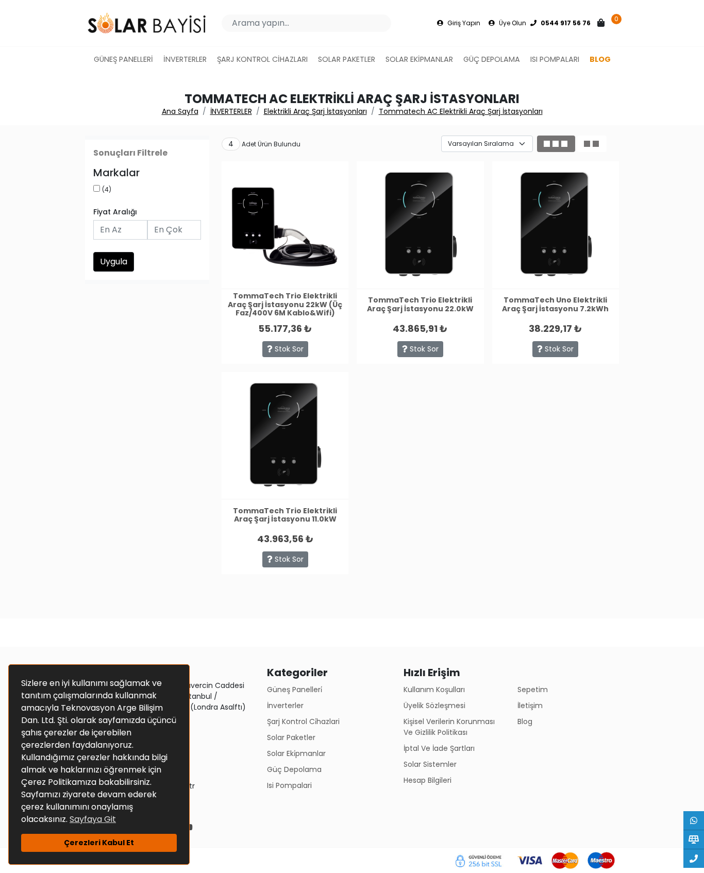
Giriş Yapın (463, 23)
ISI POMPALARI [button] (554, 59)
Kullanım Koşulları (434, 689)
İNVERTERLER (231, 111)
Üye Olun (511, 23)
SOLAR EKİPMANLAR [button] (419, 59)
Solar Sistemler (430, 764)
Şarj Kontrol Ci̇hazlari (303, 721)
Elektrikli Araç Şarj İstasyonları (315, 111)
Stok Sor (288, 349)
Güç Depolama (294, 769)
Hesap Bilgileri (427, 780)
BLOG (600, 59)
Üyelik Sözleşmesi (434, 705)
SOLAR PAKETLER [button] (346, 59)
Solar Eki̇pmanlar (296, 753)
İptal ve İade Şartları (439, 748)
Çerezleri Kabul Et (99, 842)
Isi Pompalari (289, 785)
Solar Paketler (291, 737)
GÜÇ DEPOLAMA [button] (491, 59)
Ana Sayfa (180, 111)
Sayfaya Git (93, 819)
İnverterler (285, 705)
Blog (524, 721)
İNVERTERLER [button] (185, 59)
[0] (602, 23)
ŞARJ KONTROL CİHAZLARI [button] (262, 59)
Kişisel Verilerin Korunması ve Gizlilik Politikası (449, 726)
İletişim (530, 705)
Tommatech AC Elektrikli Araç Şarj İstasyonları (461, 111)
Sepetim (532, 689)
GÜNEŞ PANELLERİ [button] (123, 59)
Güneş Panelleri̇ (294, 689)
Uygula (113, 261)
